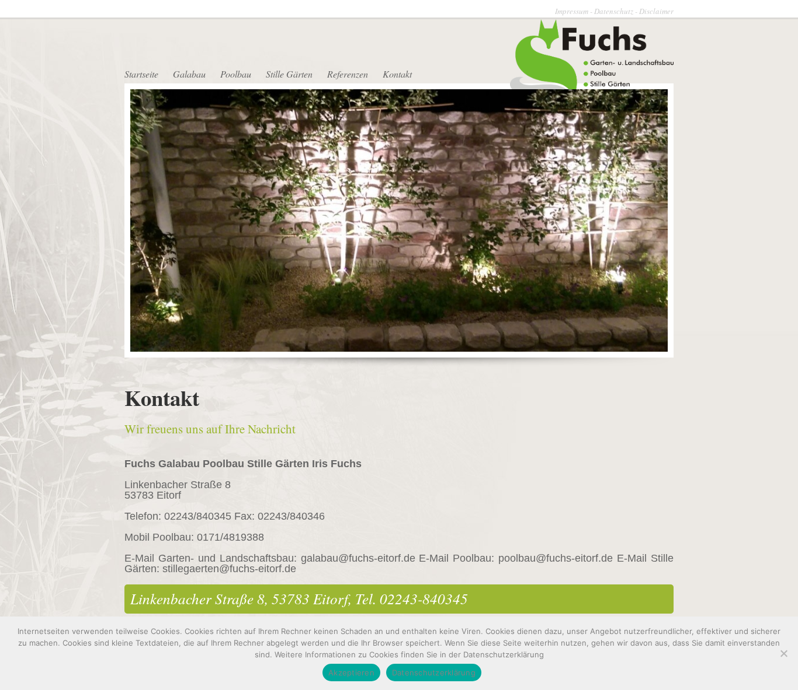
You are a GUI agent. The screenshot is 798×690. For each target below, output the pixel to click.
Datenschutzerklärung (434, 672)
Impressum (571, 11)
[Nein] (783, 653)
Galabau (189, 74)
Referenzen (347, 74)
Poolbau (235, 74)
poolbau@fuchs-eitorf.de (555, 558)
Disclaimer (656, 11)
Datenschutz (613, 11)
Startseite (141, 74)
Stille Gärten (289, 74)
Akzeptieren (351, 672)
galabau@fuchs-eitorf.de (358, 558)
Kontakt (397, 74)
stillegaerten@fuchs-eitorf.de (229, 569)
